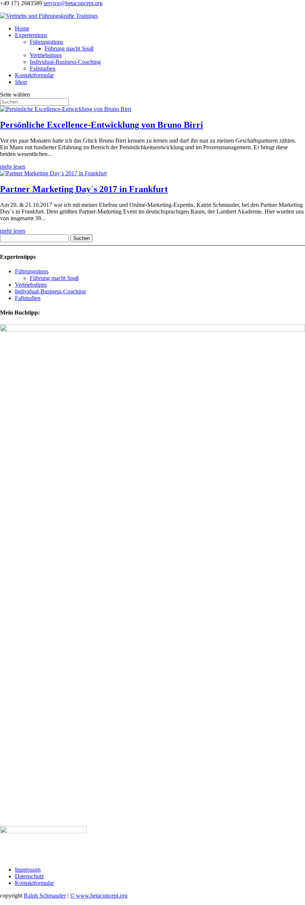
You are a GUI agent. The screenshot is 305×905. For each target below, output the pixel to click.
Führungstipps (46, 42)
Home (22, 28)
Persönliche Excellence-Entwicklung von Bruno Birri (101, 125)
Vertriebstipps (46, 55)
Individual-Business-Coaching (65, 62)
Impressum (28, 869)
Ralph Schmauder (45, 895)
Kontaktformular (34, 75)
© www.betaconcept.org (99, 895)
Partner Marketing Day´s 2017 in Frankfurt (84, 189)
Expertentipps (31, 35)
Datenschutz (29, 876)
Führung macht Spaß (69, 48)
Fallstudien (42, 68)
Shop (21, 82)
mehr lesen (12, 166)
